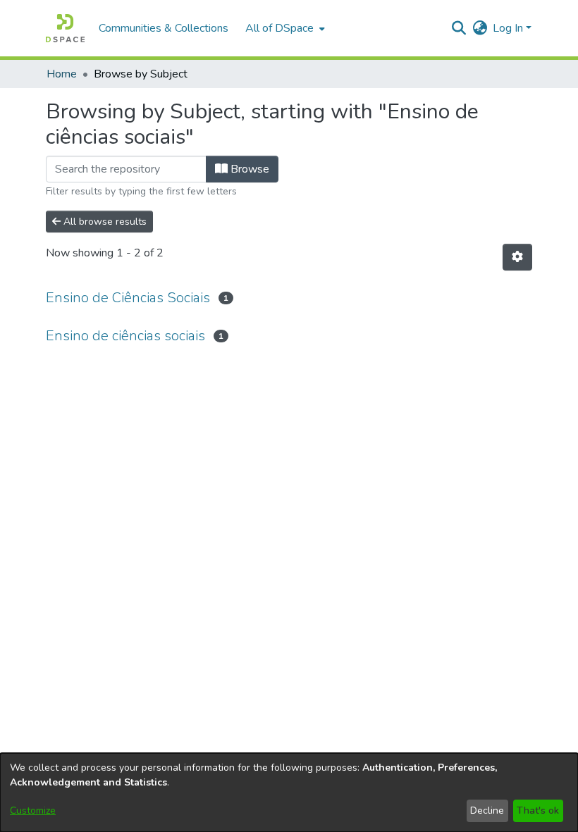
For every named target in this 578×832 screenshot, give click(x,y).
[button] (65, 28)
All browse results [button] (104, 221)
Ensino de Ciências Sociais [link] (128, 297)
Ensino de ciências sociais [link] (125, 335)
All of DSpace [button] (279, 28)
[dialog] (289, 792)
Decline (487, 810)
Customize (33, 810)
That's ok (538, 810)
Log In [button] (509, 28)
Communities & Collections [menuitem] (163, 28)
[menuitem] (283, 28)
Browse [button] (248, 169)
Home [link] (62, 74)
